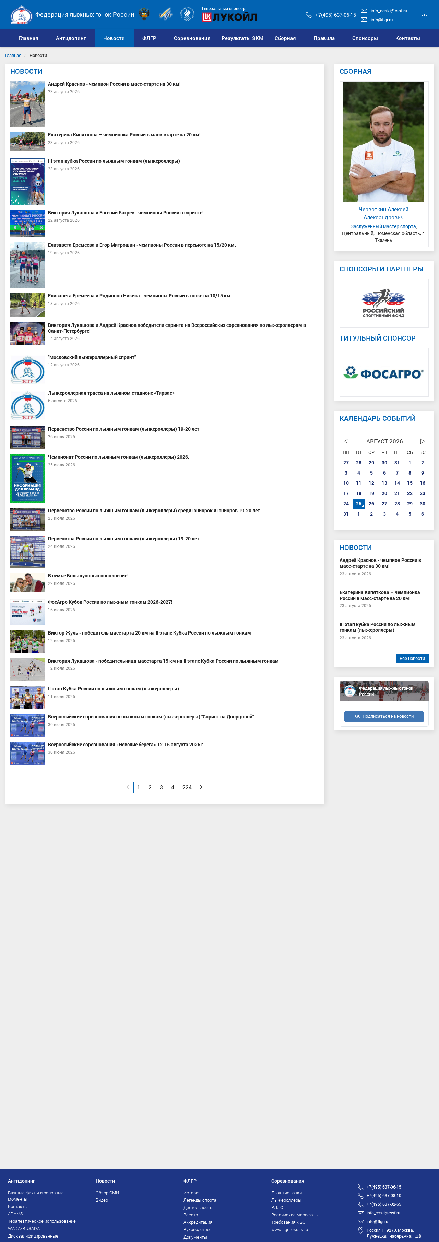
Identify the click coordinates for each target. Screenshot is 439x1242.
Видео (102, 1200)
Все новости (412, 658)
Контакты (18, 1206)
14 (397, 483)
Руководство (196, 1229)
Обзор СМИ (107, 1193)
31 (397, 462)
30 (384, 462)
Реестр (190, 1215)
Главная (13, 55)
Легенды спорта (199, 1200)
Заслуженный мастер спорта (383, 226)
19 (371, 493)
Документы (195, 1237)
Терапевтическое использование (42, 1221)
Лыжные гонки (286, 1193)
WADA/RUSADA (24, 1228)
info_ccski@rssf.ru (389, 11)
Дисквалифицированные (33, 1236)
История (192, 1193)
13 (384, 483)
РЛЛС (277, 1207)
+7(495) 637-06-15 (335, 14)
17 (346, 493)
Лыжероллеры (286, 1200)
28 (358, 462)
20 (384, 493)
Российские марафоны (295, 1215)
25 (358, 503)
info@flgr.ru (382, 19)
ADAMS (15, 1213)
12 (371, 483)
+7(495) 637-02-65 (384, 1204)
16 (422, 483)
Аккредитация (197, 1222)
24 (346, 503)
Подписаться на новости (388, 716)
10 (346, 483)
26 (371, 503)
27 (346, 462)
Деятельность (197, 1207)
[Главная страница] (21, 14)
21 (397, 493)
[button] (71, 38)
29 (371, 462)
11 (358, 483)
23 (422, 493)
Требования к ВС (288, 1222)
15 (410, 483)
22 (410, 493)
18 (358, 493)
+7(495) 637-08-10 (384, 1195)
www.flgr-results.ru (289, 1229)
